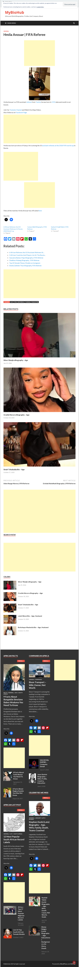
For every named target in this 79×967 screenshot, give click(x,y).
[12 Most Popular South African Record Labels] (14, 832)
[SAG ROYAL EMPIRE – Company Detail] (33, 760)
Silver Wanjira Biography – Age (15, 360)
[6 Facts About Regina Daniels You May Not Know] (7, 789)
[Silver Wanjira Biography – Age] (39, 358)
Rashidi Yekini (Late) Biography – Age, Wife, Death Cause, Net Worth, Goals (46, 907)
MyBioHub (14, 12)
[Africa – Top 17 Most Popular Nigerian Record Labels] (9, 907)
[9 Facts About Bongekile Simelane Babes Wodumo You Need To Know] (14, 691)
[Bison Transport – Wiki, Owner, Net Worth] (39, 678)
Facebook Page (21, 112)
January (38, 818)
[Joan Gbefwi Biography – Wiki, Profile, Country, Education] (32, 775)
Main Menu (11, 23)
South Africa (18, 834)
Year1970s (34, 302)
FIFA (15, 302)
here (40, 211)
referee (29, 102)
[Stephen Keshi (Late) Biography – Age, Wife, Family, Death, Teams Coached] (39, 816)
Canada (31, 679)
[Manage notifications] (74, 962)
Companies (38, 679)
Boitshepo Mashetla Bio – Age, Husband (33, 627)
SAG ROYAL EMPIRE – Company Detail (44, 763)
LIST (11, 834)
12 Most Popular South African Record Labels (13, 839)
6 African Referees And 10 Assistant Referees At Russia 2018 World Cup (13, 229)
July (16, 692)
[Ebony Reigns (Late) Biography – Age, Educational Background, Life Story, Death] (34, 927)
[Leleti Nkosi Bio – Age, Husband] (9, 616)
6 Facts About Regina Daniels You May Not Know (18, 792)
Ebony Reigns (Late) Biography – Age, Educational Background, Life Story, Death (45, 937)
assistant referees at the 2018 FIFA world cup (58, 145)
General (6, 31)
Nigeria (31, 819)
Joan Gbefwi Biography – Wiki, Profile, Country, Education (42, 778)
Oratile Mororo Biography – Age (16, 415)
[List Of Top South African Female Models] (7, 930)
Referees (21, 302)
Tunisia (38, 102)
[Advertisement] (39, 53)
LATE (43, 818)
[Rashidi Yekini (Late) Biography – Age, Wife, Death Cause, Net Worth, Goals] (34, 898)
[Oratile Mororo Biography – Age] (39, 412)
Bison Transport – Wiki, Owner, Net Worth (37, 685)
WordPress (63, 964)
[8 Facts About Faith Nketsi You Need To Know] (7, 773)
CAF (11, 302)
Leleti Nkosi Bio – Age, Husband (30, 616)
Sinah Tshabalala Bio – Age (14, 469)
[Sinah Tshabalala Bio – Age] (39, 467)
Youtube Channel (16, 110)
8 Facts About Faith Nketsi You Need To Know (18, 775)
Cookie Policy (40, 7)
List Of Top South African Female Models (19, 932)
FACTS (5, 692)
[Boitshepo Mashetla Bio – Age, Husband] (9, 628)
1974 (53, 102)
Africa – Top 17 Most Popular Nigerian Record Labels (21, 913)
